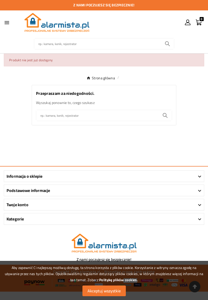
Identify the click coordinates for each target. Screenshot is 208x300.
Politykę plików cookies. (118, 280)
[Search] (167, 44)
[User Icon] (187, 22)
